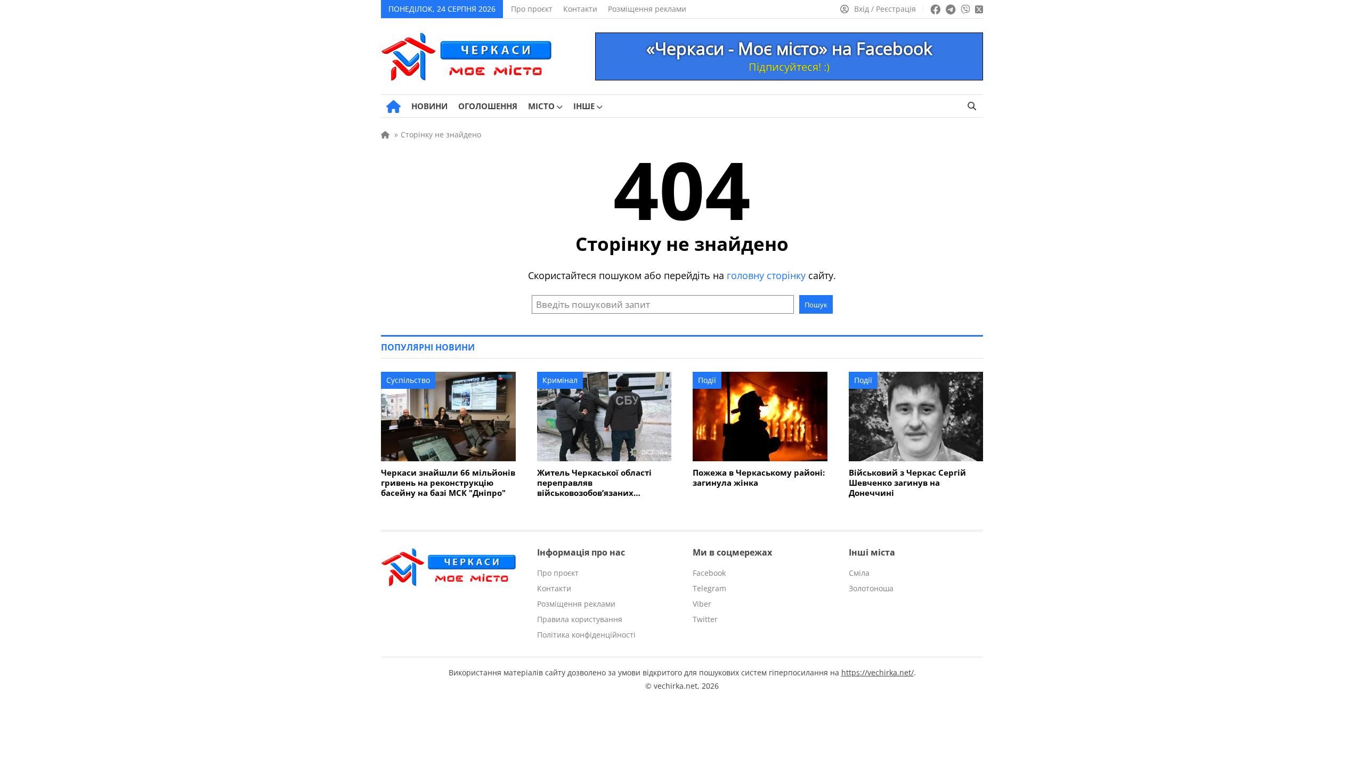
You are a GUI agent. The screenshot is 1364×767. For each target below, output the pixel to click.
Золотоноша (871, 588)
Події (707, 380)
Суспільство (408, 380)
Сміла (859, 573)
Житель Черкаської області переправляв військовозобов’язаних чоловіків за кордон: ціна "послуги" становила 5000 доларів (594, 483)
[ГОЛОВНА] (393, 106)
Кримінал (560, 380)
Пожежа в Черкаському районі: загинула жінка (759, 478)
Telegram (709, 588)
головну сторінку (766, 275)
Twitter (705, 619)
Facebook (709, 573)
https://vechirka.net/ (877, 672)
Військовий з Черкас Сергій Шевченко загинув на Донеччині (907, 483)
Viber (702, 604)
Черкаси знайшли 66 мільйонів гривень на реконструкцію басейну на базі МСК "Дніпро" (448, 483)
